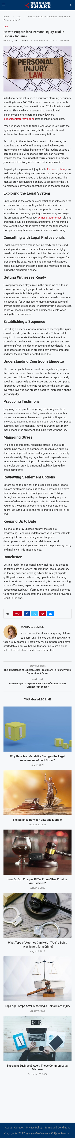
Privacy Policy (34, 1127)
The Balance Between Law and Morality (37, 819)
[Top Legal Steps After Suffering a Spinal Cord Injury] (37, 978)
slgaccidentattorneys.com (18, 118)
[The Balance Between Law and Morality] (37, 792)
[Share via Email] (50, 613)
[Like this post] (18, 613)
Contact (19, 1127)
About (8, 1127)
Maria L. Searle (21, 40)
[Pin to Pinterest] (42, 613)
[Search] (71, 5)
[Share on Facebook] (27, 613)
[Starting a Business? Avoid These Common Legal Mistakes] (37, 1038)
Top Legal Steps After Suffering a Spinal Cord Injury (37, 1006)
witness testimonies (50, 217)
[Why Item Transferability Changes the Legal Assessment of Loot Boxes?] (37, 729)
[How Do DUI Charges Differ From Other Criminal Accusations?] (37, 852)
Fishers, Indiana (56, 169)
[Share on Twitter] (34, 613)
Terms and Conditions (57, 1127)
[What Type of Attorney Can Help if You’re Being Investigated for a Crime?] (37, 915)
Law (19, 16)
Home (6, 16)
